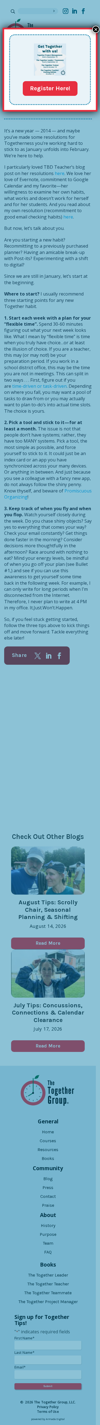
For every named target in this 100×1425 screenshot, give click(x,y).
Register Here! (50, 88)
